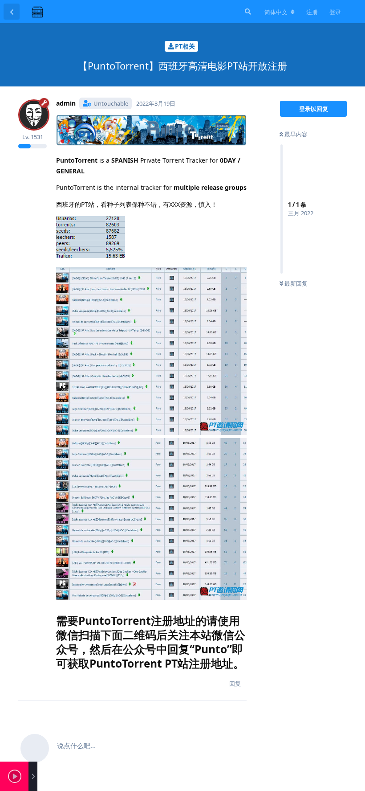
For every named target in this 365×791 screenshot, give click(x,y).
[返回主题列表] (12, 12)
